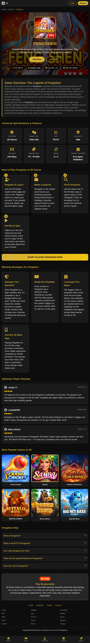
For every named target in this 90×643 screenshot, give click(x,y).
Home (4, 9)
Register (83, 3)
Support (63, 620)
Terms (33, 624)
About (33, 620)
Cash (3, 620)
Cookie (4, 624)
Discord (58, 605)
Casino (10, 9)
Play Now (37, 59)
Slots (3, 617)
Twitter (49, 605)
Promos (63, 641)
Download (44, 641)
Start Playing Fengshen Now (45, 257)
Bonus (81, 641)
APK (3, 613)
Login (72, 3)
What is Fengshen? (12, 536)
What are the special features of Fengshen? (23, 558)
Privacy (62, 624)
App (32, 613)
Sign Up (53, 59)
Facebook (40, 605)
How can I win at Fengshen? (16, 566)
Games (62, 613)
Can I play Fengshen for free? (17, 551)
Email (31, 605)
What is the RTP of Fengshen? (17, 543)
